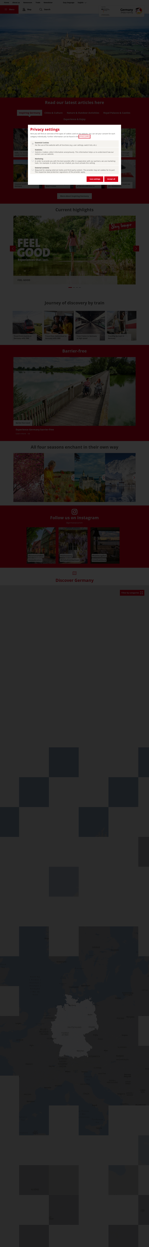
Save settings (95, 179)
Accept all (111, 179)
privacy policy (84, 136)
